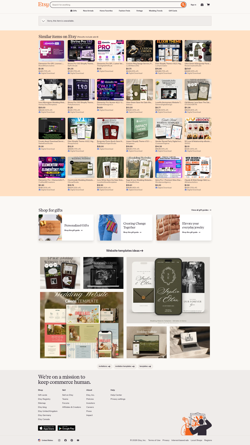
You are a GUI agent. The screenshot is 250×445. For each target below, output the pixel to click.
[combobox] (115, 5)
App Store (47, 428)
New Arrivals (88, 11)
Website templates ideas (123, 250)
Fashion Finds (124, 11)
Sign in (193, 5)
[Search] (183, 5)
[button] (45, 440)
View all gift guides (200, 210)
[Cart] (208, 5)
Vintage (139, 11)
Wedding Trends (155, 11)
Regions (208, 440)
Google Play (66, 428)
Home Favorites (106, 11)
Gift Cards (173, 11)
